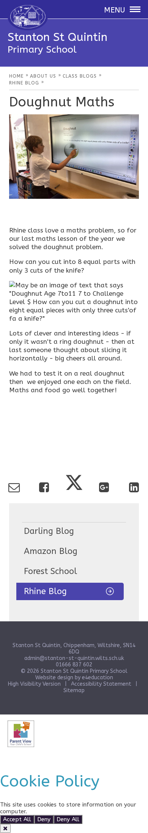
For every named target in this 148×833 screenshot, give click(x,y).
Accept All (17, 819)
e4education (97, 677)
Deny (43, 819)
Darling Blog (49, 531)
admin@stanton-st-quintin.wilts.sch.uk (74, 658)
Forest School (50, 571)
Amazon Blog (50, 551)
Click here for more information (71, 811)
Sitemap (74, 690)
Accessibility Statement (101, 684)
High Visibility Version (34, 684)
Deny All (68, 819)
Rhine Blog (45, 591)
